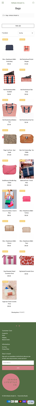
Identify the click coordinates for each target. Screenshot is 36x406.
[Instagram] (19, 326)
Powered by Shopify (23, 396)
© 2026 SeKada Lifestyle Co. (9, 396)
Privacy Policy (5, 349)
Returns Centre (6, 339)
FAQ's (3, 335)
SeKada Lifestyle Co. (18, 3)
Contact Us (5, 333)
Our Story (4, 347)
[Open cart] (33, 2)
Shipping (4, 337)
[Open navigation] (2, 2)
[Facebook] (16, 326)
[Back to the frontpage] (3, 15)
